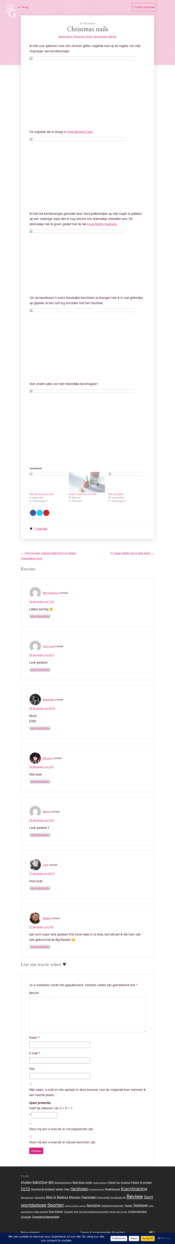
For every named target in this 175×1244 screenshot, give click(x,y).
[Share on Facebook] (33, 513)
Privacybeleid (30, 1232)
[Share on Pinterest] (46, 513)
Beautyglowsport (63, 1183)
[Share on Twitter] (40, 513)
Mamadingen (27, 1197)
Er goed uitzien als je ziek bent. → (132, 553)
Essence (125, 1182)
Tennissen (140, 1205)
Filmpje (135, 1182)
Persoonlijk (103, 1197)
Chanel (111, 1182)
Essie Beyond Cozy (80, 132)
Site (32, 1069)
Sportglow (93, 1205)
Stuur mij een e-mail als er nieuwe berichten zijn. (62, 1142)
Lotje (45, 865)
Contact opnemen (144, 7)
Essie (89, 36)
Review (134, 1196)
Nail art (112, 36)
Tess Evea (48, 646)
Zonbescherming (137, 1211)
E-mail (34, 1053)
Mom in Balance (57, 1197)
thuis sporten (41, 1211)
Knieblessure (112, 1189)
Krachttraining (134, 1188)
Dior (118, 1182)
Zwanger (26, 1216)
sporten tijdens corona (75, 1206)
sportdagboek (33, 1205)
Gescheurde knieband (43, 1189)
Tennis (128, 1205)
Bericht (34, 993)
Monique (47, 758)
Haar (67, 1189)
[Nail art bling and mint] (47, 482)
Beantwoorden (40, 616)
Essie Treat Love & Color (83, 494)
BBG (51, 1182)
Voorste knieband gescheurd (94, 1211)
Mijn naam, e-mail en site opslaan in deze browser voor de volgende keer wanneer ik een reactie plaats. (87, 1092)
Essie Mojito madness (102, 224)
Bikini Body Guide (82, 1182)
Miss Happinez (51, 593)
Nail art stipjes (116, 494)
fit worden (146, 1182)
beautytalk (48, 699)
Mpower (75, 1197)
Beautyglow (65, 36)
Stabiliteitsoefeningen (112, 1206)
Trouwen (68, 1211)
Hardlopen (79, 1188)
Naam (34, 1037)
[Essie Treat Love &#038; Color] (87, 482)
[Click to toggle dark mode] (152, 1232)
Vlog (76, 1211)
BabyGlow (40, 1182)
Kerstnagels (100, 36)
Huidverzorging (96, 1189)
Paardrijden (89, 1197)
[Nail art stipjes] (126, 482)
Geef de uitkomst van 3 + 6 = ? (50, 1105)
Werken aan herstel (118, 1212)
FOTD (25, 1189)
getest (59, 1189)
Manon (46, 811)
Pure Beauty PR (118, 1197)
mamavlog (39, 1197)
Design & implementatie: (96, 1232)
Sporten (55, 1205)
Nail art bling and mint (41, 494)
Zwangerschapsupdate (45, 1216)
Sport (148, 1197)
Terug (24, 7)
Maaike (47, 918)
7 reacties (41, 528)
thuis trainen (56, 1211)
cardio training (100, 1183)
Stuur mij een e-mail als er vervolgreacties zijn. (61, 1129)
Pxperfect (118, 1232)
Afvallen (26, 1182)
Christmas (79, 36)
